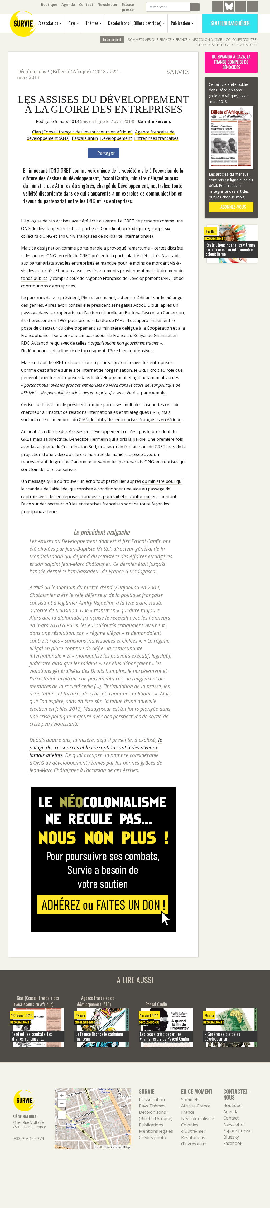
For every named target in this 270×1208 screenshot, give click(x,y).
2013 (100, 71)
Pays (72, 23)
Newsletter (108, 4)
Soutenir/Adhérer (230, 23)
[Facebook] (240, 7)
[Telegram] (217, 7)
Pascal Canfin (85, 138)
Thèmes (91, 23)
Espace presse (128, 7)
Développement (116, 138)
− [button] (62, 1103)
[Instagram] (252, 7)
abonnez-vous (232, 207)
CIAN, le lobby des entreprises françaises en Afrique (130, 419)
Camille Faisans (154, 121)
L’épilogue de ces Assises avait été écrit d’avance (68, 221)
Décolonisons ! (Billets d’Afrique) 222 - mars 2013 (228, 95)
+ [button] (62, 1095)
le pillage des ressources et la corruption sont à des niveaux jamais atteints (96, 747)
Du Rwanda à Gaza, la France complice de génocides (231, 61)
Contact (86, 4)
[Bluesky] (229, 10)
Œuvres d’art (246, 44)
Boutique (49, 4)
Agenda (68, 4)
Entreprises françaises (156, 138)
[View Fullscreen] (62, 1115)
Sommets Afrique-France (150, 39)
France (182, 39)
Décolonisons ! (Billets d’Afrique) (134, 23)
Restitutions (219, 44)
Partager (105, 153)
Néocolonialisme (207, 39)
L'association (48, 23)
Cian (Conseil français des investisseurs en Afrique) (82, 132)
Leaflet (99, 1147)
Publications (181, 23)
